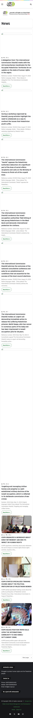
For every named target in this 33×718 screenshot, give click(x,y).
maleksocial (16, 706)
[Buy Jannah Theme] (16, 13)
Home (13, 709)
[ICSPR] (10, 4)
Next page (26, 657)
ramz (4, 535)
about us (18, 709)
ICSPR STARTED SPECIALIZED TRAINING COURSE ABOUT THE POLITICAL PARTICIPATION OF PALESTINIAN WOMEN (16, 584)
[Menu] (2, 5)
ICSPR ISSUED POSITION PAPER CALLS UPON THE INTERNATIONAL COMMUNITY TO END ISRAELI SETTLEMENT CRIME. (15, 633)
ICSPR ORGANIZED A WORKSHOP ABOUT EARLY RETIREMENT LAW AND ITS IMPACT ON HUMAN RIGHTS (16, 540)
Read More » (6, 86)
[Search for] (31, 5)
